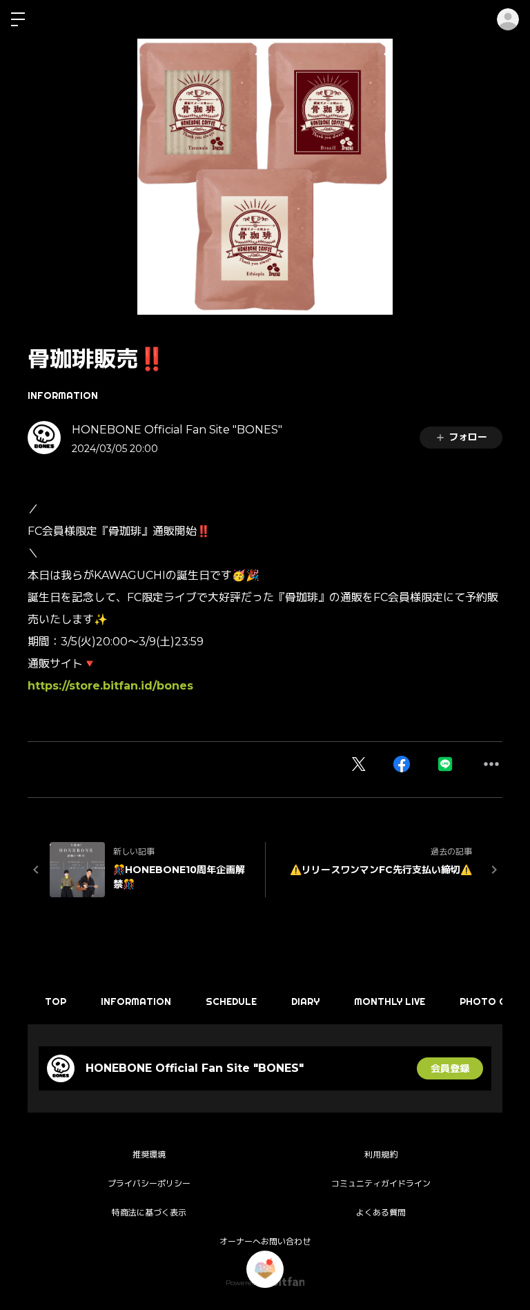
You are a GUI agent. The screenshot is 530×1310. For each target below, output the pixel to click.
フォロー (468, 437)
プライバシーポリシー (149, 1183)
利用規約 (381, 1154)
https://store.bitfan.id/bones (110, 685)
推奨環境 (149, 1154)
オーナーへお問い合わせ (265, 1241)
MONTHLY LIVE (389, 1001)
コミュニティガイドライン (381, 1183)
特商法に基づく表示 (149, 1212)
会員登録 (450, 1068)
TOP (55, 1001)
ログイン (508, 19)
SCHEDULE (231, 1001)
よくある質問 (381, 1212)
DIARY (305, 1001)
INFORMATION (63, 395)
